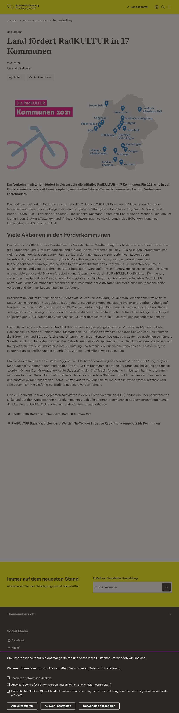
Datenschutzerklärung (104, 668)
